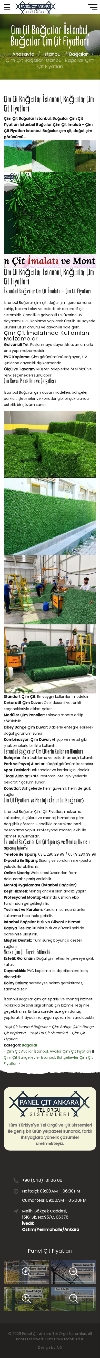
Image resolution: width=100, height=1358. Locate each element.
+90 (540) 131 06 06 (42, 1180)
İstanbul (52, 54)
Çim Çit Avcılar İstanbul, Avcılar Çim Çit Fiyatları (48, 1051)
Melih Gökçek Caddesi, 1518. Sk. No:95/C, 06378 (46, 1220)
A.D (59, 1347)
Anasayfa (23, 54)
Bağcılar (78, 54)
